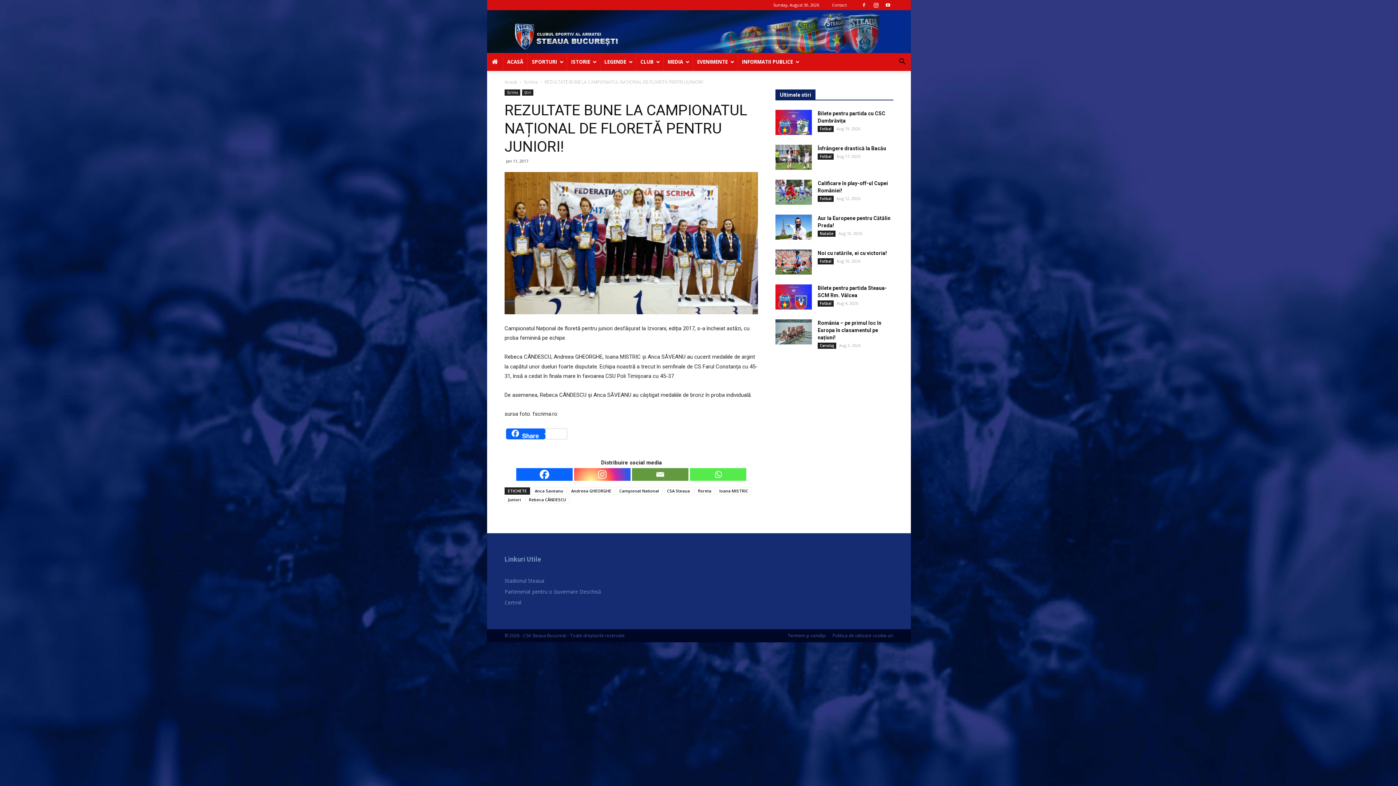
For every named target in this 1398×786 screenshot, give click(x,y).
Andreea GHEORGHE (591, 491)
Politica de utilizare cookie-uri (863, 636)
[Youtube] (887, 5)
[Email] (660, 474)
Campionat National (639, 491)
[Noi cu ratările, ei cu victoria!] (793, 262)
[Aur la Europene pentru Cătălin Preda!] (793, 227)
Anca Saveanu (549, 491)
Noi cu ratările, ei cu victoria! (852, 253)
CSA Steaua (678, 491)
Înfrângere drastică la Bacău (852, 148)
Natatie (826, 233)
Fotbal (826, 128)
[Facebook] (863, 5)
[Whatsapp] (718, 474)
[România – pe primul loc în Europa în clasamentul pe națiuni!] (793, 331)
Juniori (514, 499)
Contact (839, 5)
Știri (527, 92)
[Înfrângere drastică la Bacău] (793, 157)
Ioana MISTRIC (733, 491)
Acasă (511, 82)
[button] (902, 62)
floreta (704, 491)
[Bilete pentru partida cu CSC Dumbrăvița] (793, 122)
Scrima (531, 82)
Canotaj (827, 345)
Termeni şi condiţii (807, 636)
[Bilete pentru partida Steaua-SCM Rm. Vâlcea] (793, 297)
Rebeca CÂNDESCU (547, 499)
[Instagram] (875, 5)
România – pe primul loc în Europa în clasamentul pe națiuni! (849, 330)
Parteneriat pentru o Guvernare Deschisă (553, 591)
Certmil (513, 602)
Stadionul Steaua (524, 580)
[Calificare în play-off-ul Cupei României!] (793, 192)
